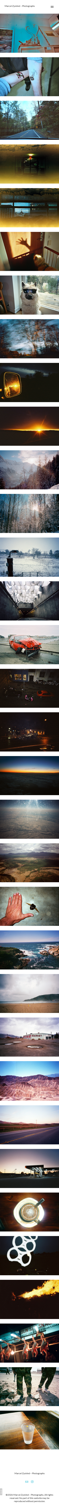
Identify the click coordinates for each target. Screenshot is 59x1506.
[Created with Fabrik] (1, 1491)
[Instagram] (32, 1481)
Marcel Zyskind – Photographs (29, 1473)
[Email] (26, 1481)
